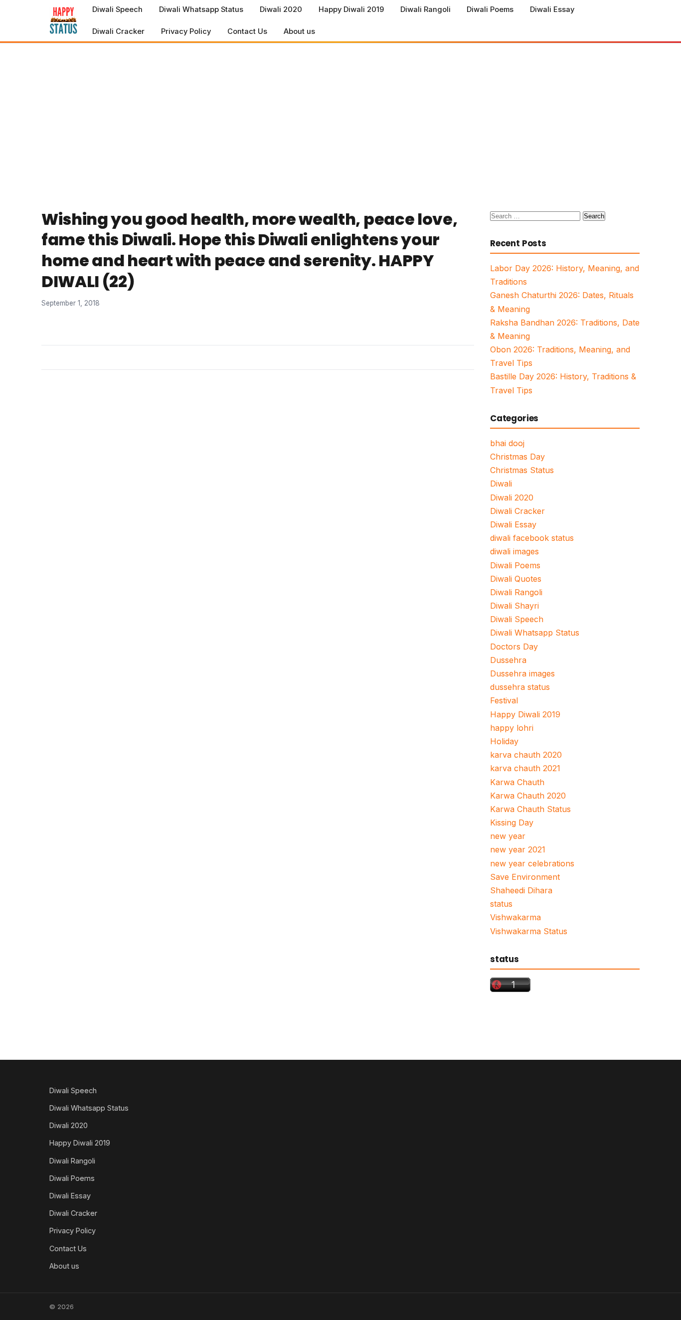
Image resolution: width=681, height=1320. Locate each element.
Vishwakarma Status (528, 931)
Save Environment (525, 877)
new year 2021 (517, 849)
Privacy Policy (186, 31)
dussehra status (520, 687)
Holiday (504, 741)
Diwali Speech (117, 9)
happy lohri (511, 728)
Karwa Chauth (517, 782)
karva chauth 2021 (525, 768)
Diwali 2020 (281, 9)
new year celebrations (532, 863)
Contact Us (247, 31)
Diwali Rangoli (425, 9)
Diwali (501, 484)
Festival (504, 700)
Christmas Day (517, 457)
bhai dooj (507, 443)
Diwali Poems (490, 9)
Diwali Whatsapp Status (201, 9)
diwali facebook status (532, 538)
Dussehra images (522, 673)
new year (507, 836)
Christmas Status (522, 470)
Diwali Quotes (515, 579)
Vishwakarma (515, 917)
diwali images (514, 551)
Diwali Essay (552, 9)
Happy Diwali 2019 (351, 9)
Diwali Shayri (514, 606)
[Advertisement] (340, 118)
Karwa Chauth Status (530, 809)
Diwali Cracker (118, 31)
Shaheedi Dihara (521, 890)
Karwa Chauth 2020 (528, 796)
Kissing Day (511, 822)
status (501, 904)
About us (299, 31)
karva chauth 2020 (526, 755)
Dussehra (508, 660)
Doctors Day (514, 647)
